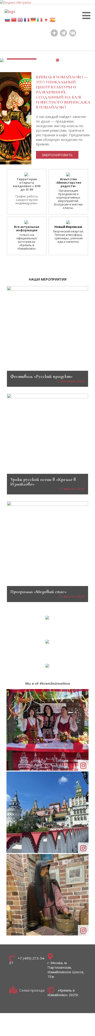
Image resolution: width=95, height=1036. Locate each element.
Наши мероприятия (47, 279)
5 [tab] (75, 60)
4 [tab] (69, 60)
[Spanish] (52, 21)
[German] (33, 21)
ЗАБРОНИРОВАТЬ (57, 155)
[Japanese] (46, 21)
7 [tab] (86, 60)
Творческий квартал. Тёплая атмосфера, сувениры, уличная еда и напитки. (68, 236)
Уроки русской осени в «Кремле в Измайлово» (43, 481)
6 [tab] (80, 60)
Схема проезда (32, 990)
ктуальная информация (27, 228)
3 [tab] (63, 60)
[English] (20, 21)
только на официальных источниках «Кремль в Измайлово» (26, 242)
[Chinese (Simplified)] (14, 21)
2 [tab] (57, 60)
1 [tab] (51, 60)
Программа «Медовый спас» (38, 591)
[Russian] (7, 21)
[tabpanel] (47, 62)
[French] (27, 21)
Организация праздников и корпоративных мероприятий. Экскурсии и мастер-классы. (68, 199)
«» (68, 182)
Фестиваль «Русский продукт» (41, 376)
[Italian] (39, 21)
